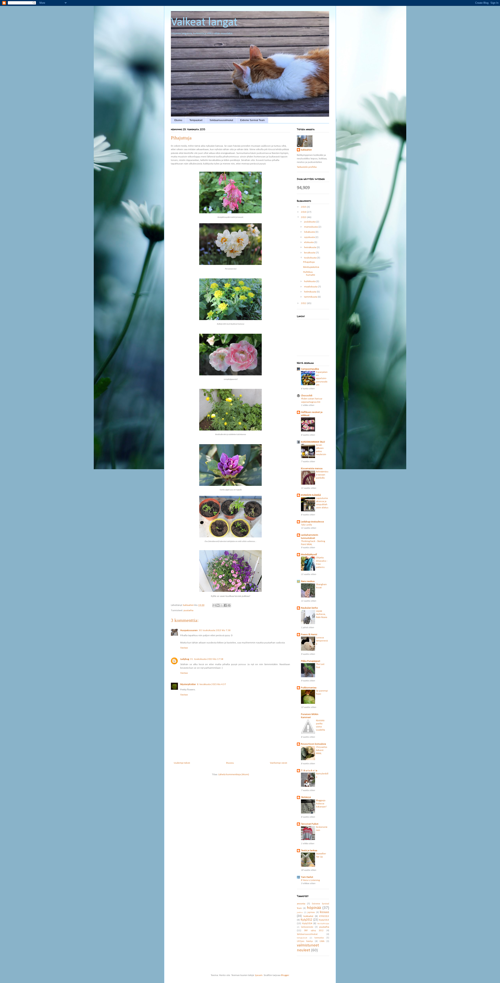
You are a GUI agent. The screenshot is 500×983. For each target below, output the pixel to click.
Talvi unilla (306, 525)
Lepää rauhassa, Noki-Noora (321, 614)
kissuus (324, 912)
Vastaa (184, 648)
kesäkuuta (310, 252)
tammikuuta (311, 297)
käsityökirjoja (323, 924)
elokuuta (309, 242)
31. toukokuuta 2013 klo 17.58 (206, 659)
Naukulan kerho (309, 608)
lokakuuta (309, 232)
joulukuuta (310, 222)
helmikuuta (310, 292)
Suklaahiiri (306, 150)
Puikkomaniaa (308, 687)
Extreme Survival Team (252, 120)
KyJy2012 (306, 919)
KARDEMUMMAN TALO (313, 442)
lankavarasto (307, 927)
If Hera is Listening (310, 880)
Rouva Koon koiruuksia (313, 744)
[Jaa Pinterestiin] (229, 605)
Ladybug (184, 659)
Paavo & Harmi (309, 634)
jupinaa (311, 912)
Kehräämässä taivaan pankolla (322, 475)
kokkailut (308, 916)
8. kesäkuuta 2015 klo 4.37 (211, 684)
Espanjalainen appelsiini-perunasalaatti (322, 378)
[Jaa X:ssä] (222, 605)
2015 (304, 207)
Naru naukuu (308, 581)
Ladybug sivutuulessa (312, 521)
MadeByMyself (309, 554)
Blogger (285, 975)
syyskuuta (309, 237)
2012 (304, 303)
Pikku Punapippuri (310, 661)
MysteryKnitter (188, 684)
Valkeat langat (204, 22)
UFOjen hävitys (305, 941)
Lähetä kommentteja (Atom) (233, 774)
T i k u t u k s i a (309, 770)
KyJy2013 (324, 920)
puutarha (188, 610)
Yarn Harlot (307, 877)
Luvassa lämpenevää (322, 641)
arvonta (301, 903)
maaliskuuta (311, 286)
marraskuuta (311, 227)
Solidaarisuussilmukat (221, 120)
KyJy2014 (307, 923)
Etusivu (178, 120)
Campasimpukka (310, 369)
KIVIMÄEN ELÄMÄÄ (311, 495)
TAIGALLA (306, 797)
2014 (304, 212)
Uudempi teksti (182, 763)
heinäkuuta (310, 247)
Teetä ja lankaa (309, 850)
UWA (322, 941)
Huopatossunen (189, 630)
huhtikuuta (310, 281)
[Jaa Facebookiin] (225, 605)
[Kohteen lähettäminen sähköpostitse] (214, 605)
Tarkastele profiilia (307, 167)
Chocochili (306, 395)
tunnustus (319, 938)
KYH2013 (324, 916)
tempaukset (302, 938)
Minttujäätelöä (311, 267)
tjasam (258, 975)
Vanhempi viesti (278, 763)
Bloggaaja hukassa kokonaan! (321, 803)
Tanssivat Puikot (309, 824)
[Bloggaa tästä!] (218, 605)
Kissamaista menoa (311, 468)
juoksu (300, 912)
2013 (304, 217)
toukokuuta (310, 258)
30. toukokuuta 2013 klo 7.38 (214, 630)
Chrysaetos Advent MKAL (321, 750)
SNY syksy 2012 (313, 930)
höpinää (314, 908)
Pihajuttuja (309, 262)
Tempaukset (195, 120)
